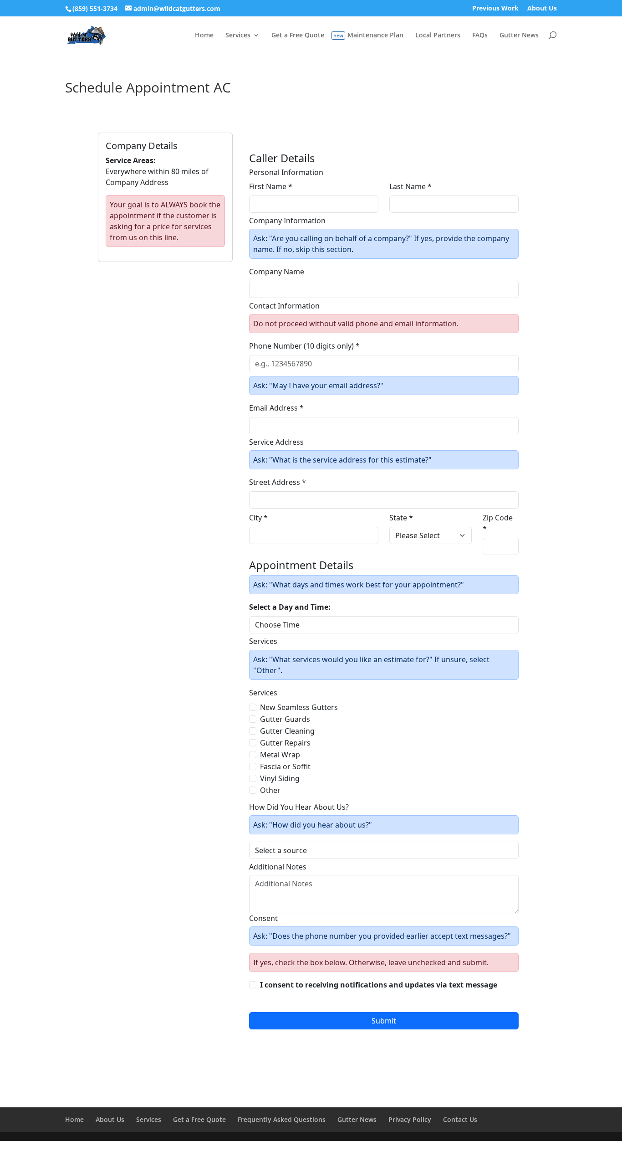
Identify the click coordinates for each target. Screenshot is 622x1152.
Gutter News (519, 35)
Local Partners (437, 35)
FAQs (480, 35)
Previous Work (495, 8)
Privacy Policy (409, 1119)
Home (204, 35)
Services (237, 35)
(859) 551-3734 (94, 8)
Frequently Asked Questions (282, 1119)
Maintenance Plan (375, 35)
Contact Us (460, 1119)
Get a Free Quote (297, 35)
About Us (542, 8)
